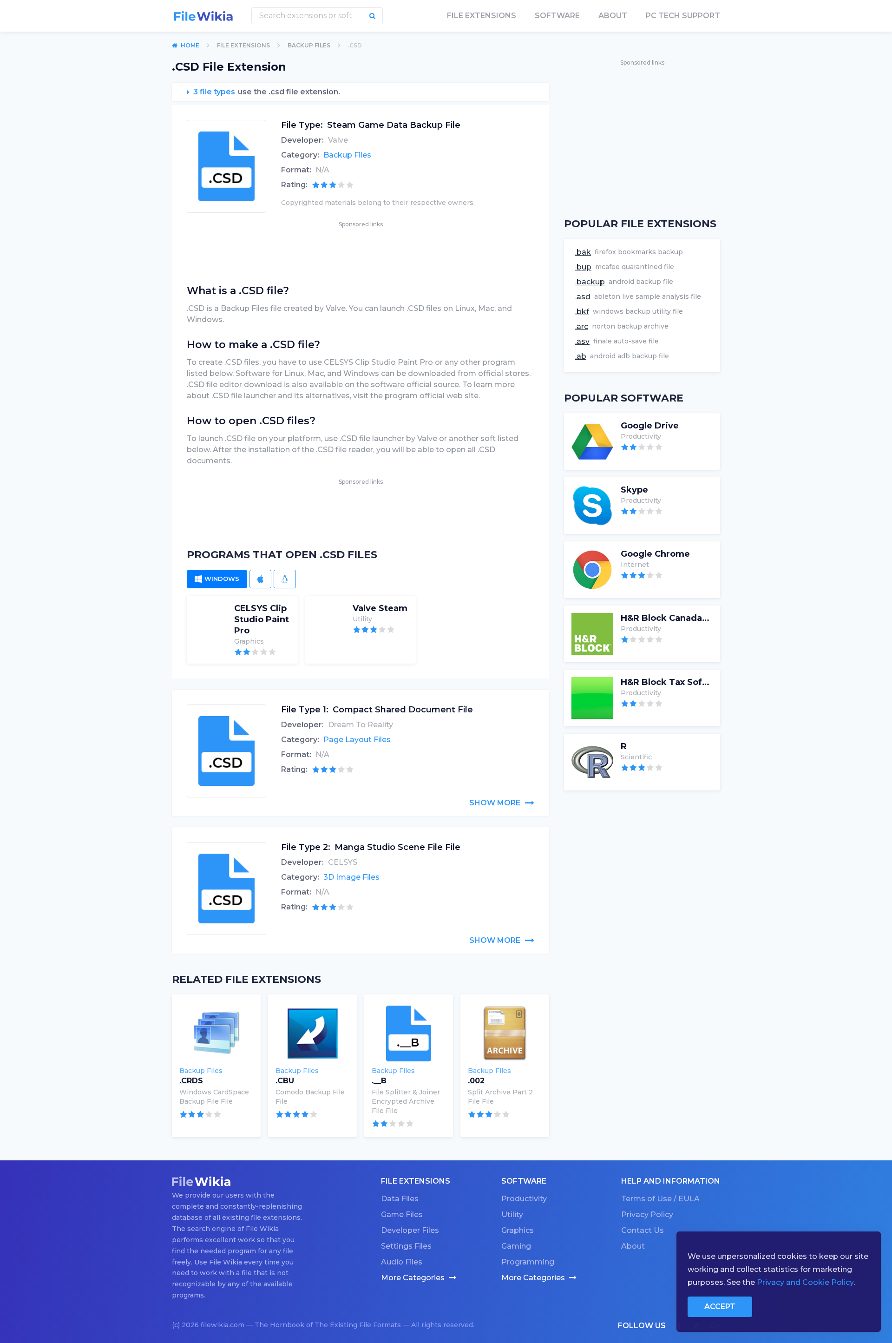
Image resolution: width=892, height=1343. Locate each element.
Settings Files (406, 1246)
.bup (583, 267)
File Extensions (243, 45)
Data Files (400, 1198)
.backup (590, 281)
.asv (582, 341)
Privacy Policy (647, 1214)
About (612, 15)
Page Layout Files (357, 739)
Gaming (516, 1246)
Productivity (524, 1198)
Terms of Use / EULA (660, 1198)
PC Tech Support (683, 15)
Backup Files (309, 45)
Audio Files (401, 1261)
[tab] (217, 579)
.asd (582, 296)
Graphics (517, 1230)
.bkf (582, 311)
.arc (581, 326)
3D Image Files (351, 877)
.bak (583, 252)
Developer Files (410, 1230)
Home (190, 45)
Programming (527, 1261)
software (557, 15)
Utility (512, 1214)
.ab (580, 356)
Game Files (402, 1214)
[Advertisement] (360, 250)
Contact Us (642, 1230)
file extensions (481, 15)
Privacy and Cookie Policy (805, 1282)
